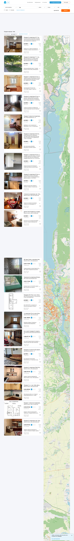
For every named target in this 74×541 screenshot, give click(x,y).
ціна (58, 7)
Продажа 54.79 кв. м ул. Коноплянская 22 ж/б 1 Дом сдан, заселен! (32, 294)
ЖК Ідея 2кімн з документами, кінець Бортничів (32, 259)
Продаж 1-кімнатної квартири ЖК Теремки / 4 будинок (32, 402)
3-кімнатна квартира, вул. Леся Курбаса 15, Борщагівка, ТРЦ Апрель (32, 194)
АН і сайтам (44, 2)
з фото (7, 10)
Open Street (67, 37)
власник (12, 10)
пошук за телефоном (20, 10)
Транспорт (67, 41)
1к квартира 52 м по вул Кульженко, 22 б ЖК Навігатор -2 (32, 313)
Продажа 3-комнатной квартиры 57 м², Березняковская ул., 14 (32, 349)
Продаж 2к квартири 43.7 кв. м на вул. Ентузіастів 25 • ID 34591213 (32, 37)
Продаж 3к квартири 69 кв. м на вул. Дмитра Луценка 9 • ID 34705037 (32, 174)
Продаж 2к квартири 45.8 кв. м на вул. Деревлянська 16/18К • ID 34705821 (32, 133)
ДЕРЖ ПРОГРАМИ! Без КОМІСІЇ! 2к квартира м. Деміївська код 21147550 (32, 211)
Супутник (66, 40)
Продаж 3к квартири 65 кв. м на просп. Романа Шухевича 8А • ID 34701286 (32, 96)
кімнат (40, 7)
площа (49, 7)
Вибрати (65, 10)
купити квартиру (8, 7)
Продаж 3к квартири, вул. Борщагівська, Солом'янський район (32, 420)
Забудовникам (37, 2)
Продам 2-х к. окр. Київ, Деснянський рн (32, 385)
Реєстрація (66, 2)
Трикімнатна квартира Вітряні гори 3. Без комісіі (32, 277)
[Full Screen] (45, 40)
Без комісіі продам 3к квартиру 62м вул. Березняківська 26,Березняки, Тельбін (32, 331)
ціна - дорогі (13, 34)
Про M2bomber (30, 2)
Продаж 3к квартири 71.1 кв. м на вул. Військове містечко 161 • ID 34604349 (32, 57)
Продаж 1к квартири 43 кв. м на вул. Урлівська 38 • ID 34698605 (32, 76)
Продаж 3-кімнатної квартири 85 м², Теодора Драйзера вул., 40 (32, 116)
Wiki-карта (66, 38)
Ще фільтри (56, 10)
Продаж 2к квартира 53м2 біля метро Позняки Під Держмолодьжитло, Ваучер (32, 367)
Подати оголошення (56, 2)
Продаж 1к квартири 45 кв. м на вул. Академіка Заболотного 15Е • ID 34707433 (32, 154)
